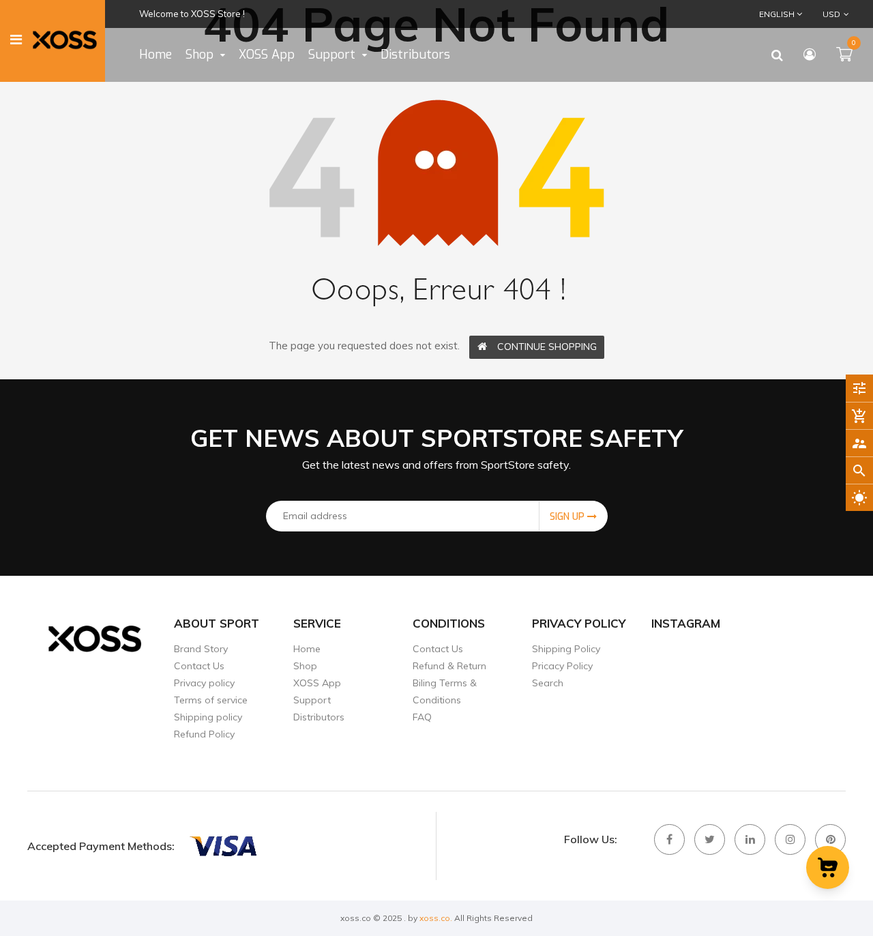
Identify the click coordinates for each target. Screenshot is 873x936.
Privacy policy (204, 683)
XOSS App (317, 683)
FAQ (422, 717)
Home (307, 649)
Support (312, 700)
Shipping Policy (566, 649)
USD (822, 14)
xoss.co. (435, 918)
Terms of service (211, 700)
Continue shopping (547, 346)
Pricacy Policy (562, 666)
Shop (305, 666)
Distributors (318, 717)
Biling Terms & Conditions (445, 691)
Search (547, 683)
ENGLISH (778, 14)
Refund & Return (449, 666)
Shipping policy (208, 717)
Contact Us (199, 666)
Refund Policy (204, 734)
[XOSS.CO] (222, 846)
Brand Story (201, 649)
